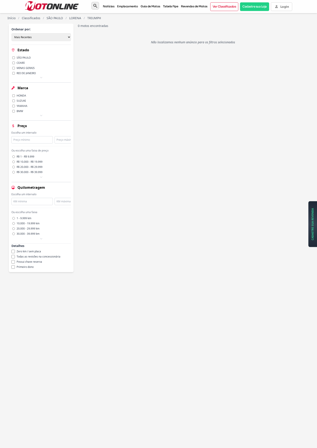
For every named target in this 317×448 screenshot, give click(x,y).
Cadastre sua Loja (254, 6)
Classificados (31, 18)
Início (12, 18)
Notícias (108, 6)
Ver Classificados (224, 6)
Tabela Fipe (170, 6)
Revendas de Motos (194, 6)
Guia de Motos (150, 6)
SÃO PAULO (55, 18)
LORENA (75, 18)
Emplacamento (127, 6)
